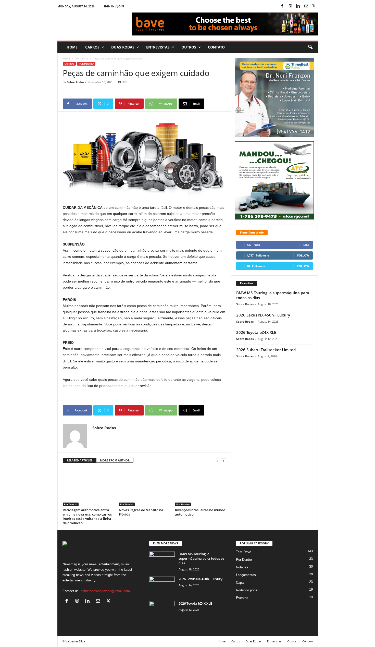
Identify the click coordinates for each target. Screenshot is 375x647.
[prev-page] (217, 460)
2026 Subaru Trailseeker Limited (266, 349)
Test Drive (243, 552)
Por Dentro (81, 58)
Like (306, 245)
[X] (314, 6)
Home (72, 47)
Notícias (242, 567)
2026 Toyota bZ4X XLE (256, 332)
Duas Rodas (122, 47)
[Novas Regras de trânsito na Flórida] (144, 487)
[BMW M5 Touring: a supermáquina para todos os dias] (162, 561)
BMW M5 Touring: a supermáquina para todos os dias (272, 295)
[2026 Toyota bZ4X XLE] (162, 610)
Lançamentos (246, 575)
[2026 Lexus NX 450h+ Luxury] (162, 586)
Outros (188, 47)
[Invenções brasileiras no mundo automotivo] (200, 487)
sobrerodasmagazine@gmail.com (105, 591)
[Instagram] (290, 6)
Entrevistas (158, 47)
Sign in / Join (114, 6)
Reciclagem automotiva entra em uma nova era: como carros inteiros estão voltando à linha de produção (87, 516)
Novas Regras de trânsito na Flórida (141, 512)
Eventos (242, 598)
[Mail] (306, 6)
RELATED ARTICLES (79, 460)
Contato (216, 47)
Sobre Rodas (75, 82)
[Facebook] (282, 6)
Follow (303, 255)
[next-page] (223, 460)
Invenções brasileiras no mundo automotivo (200, 512)
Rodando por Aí (247, 590)
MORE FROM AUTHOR (115, 460)
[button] (310, 47)
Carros (92, 47)
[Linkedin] (298, 6)
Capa (240, 582)
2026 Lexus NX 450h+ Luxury (263, 315)
